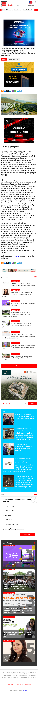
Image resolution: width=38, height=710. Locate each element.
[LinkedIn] (10, 91)
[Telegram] (20, 91)
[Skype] (18, 91)
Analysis (4, 59)
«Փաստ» (16, 256)
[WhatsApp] (15, 91)
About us (18, 685)
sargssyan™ (25, 690)
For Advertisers (26, 685)
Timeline (4, 277)
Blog (4, 411)
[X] (7, 91)
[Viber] (13, 91)
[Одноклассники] (2, 91)
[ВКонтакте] (5, 91)
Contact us (11, 685)
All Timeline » (19, 366)
